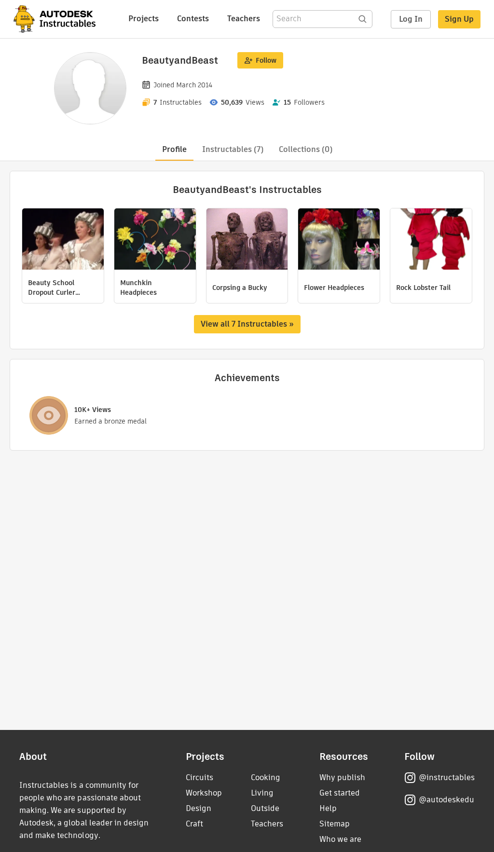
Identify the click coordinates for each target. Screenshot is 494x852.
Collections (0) (305, 149)
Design (198, 808)
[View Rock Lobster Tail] (431, 240)
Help (328, 808)
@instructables (447, 777)
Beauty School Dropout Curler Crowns (51, 287)
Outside (265, 808)
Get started (339, 792)
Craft (194, 823)
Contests (193, 18)
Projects (143, 18)
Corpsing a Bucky (239, 287)
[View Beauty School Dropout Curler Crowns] (63, 240)
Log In (411, 19)
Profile (174, 149)
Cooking (265, 777)
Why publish (342, 777)
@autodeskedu (446, 799)
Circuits (199, 777)
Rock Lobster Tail (423, 287)
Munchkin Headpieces (138, 287)
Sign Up (459, 19)
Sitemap (334, 823)
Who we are (340, 839)
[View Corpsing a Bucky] (247, 240)
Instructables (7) (232, 149)
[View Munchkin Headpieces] (155, 240)
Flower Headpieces (334, 287)
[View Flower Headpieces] (339, 240)
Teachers (243, 18)
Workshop (204, 792)
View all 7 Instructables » (247, 324)
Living (262, 792)
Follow (266, 60)
